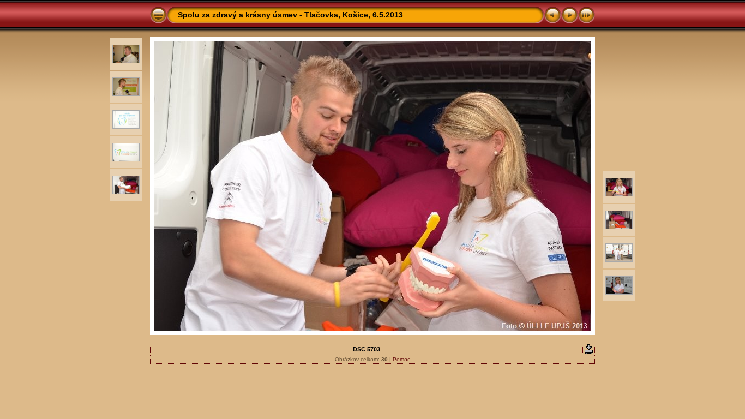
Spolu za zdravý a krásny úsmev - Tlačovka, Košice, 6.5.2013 (290, 14)
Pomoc (401, 359)
